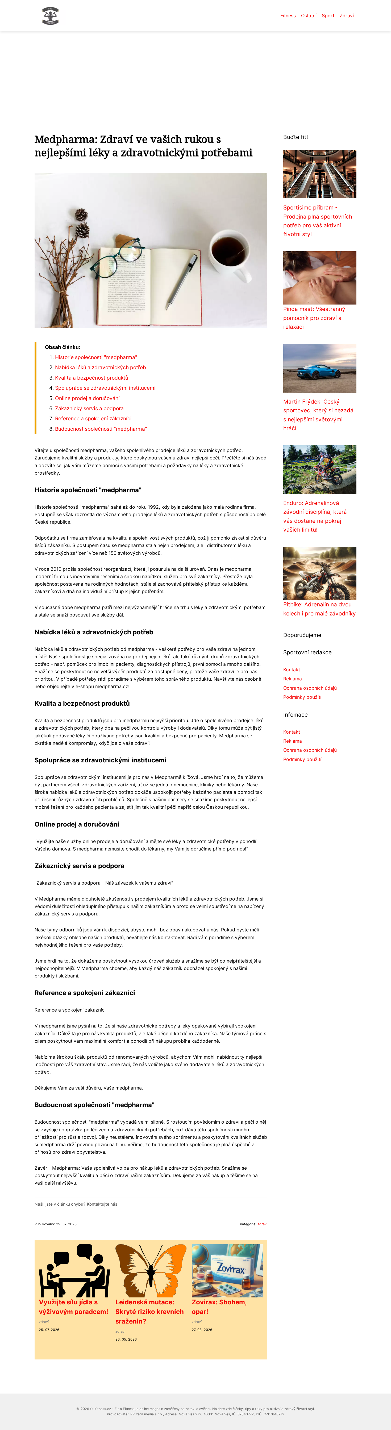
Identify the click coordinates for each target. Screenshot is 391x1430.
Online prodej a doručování (87, 398)
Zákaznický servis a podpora (89, 408)
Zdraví (347, 15)
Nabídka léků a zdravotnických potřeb (100, 367)
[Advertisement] (195, 71)
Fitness (288, 15)
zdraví (262, 1224)
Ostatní (309, 15)
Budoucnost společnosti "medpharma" (101, 429)
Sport (328, 15)
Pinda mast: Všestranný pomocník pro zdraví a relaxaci (314, 318)
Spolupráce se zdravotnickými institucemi (105, 388)
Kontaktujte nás (102, 1204)
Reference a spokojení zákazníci (93, 418)
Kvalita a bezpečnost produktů (91, 378)
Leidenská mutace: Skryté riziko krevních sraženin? (149, 1311)
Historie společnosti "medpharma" (96, 357)
